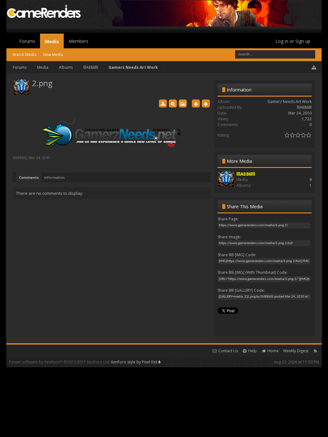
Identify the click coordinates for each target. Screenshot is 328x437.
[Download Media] (163, 103)
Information (54, 177)
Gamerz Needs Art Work (289, 101)
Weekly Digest (295, 351)
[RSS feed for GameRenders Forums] (315, 351)
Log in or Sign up (292, 41)
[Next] (206, 103)
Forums (27, 41)
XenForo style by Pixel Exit (134, 362)
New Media (53, 54)
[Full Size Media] (173, 103)
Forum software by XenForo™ (59, 362)
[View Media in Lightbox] (183, 103)
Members (78, 41)
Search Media (24, 54)
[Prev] (196, 103)
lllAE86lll (20, 157)
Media (52, 41)
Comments (29, 177)
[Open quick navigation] (314, 67)
